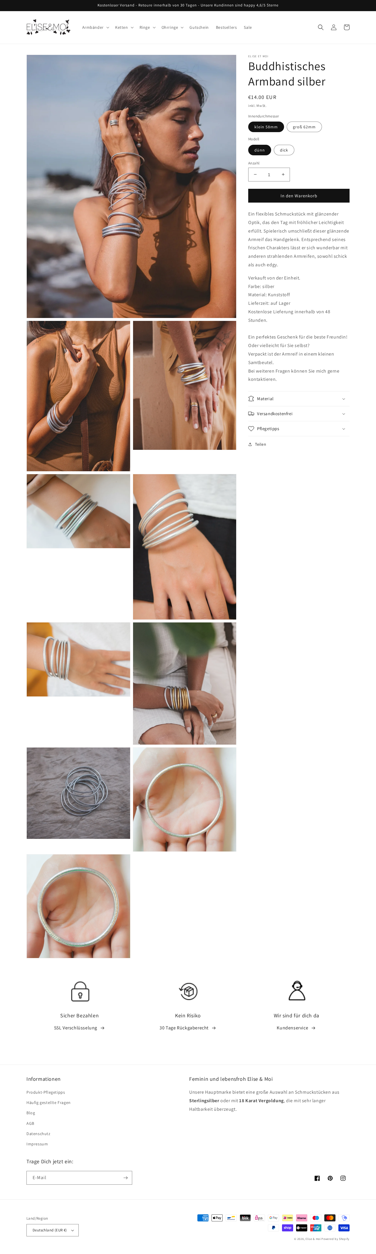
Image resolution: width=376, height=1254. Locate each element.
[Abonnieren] (125, 1178)
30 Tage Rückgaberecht (184, 1028)
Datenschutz (38, 1133)
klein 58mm (266, 126)
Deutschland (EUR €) (50, 1230)
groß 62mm (304, 126)
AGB (30, 1123)
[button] (95, 27)
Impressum (37, 1144)
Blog (30, 1112)
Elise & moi (313, 1239)
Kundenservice (292, 1028)
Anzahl (253, 162)
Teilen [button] (260, 444)
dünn (259, 149)
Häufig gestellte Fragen (48, 1102)
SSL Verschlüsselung (75, 1028)
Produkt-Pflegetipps (45, 1092)
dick (284, 149)
